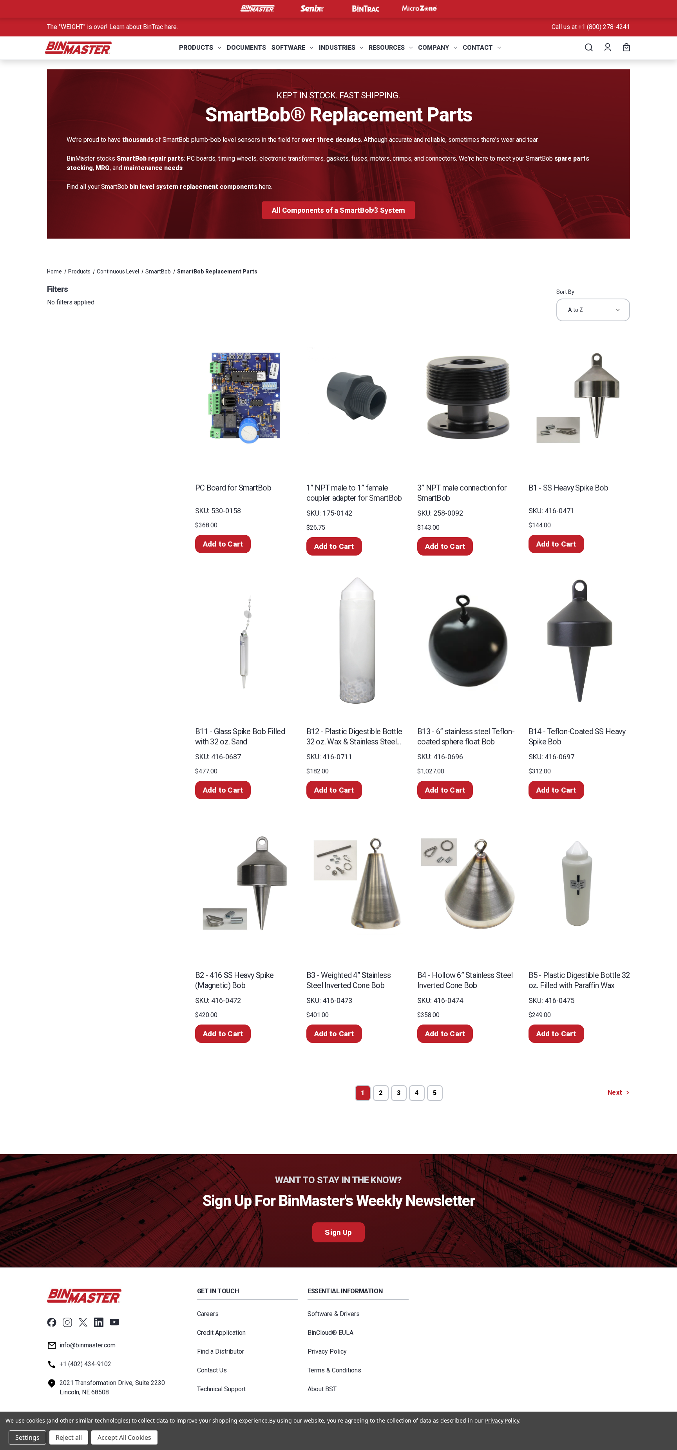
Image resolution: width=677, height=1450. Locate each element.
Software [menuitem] (288, 47)
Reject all (69, 1437)
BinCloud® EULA (330, 1332)
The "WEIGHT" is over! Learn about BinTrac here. (112, 27)
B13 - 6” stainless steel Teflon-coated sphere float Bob (465, 736)
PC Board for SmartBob (233, 487)
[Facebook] (51, 1322)
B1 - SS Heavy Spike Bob (568, 487)
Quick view (245, 388)
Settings (27, 1437)
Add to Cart (223, 544)
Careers (208, 1314)
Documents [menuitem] (246, 47)
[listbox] (593, 310)
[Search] (588, 47)
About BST (322, 1389)
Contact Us (212, 1370)
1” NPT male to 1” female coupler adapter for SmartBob (354, 493)
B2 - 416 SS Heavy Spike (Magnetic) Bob (234, 980)
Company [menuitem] (433, 47)
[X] (83, 1322)
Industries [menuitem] (337, 47)
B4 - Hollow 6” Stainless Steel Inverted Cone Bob (464, 980)
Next (616, 1092)
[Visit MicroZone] (419, 9)
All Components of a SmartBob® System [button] (338, 210)
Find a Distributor (220, 1351)
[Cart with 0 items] (625, 47)
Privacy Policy (327, 1351)
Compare (243, 405)
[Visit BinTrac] (365, 9)
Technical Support (221, 1389)
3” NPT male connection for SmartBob (462, 493)
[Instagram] (67, 1322)
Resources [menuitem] (387, 47)
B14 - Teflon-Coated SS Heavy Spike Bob (577, 736)
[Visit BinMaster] (257, 9)
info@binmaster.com (88, 1345)
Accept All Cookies (124, 1437)
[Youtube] (114, 1322)
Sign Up (338, 1232)
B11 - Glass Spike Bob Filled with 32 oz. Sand (240, 736)
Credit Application (221, 1332)
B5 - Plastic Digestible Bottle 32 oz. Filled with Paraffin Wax (579, 980)
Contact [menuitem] (478, 47)
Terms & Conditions (334, 1370)
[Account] (607, 47)
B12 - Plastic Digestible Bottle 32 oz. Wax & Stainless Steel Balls (354, 737)
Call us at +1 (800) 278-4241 (591, 27)
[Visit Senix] (311, 9)
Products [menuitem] (196, 47)
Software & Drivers (334, 1314)
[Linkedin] (98, 1322)
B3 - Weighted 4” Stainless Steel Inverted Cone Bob (348, 980)
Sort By (565, 292)
